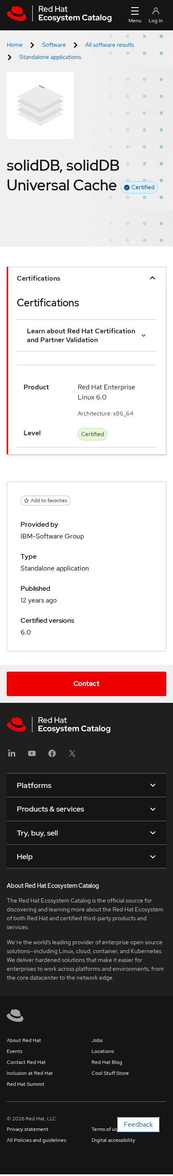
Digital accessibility (113, 1140)
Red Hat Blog (107, 1062)
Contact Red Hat (26, 1062)
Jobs (97, 1040)
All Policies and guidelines (36, 1140)
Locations (103, 1051)
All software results (109, 44)
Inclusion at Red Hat (30, 1073)
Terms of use (106, 1129)
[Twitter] (72, 756)
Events (14, 1051)
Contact (86, 683)
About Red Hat (24, 1040)
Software (54, 44)
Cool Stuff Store (110, 1073)
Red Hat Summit (26, 1084)
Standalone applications (50, 57)
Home (15, 44)
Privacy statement (27, 1129)
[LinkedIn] (12, 756)
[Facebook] (52, 756)
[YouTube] (32, 756)
